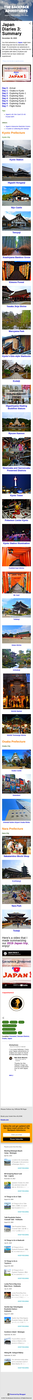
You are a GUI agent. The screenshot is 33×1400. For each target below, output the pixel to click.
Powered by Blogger (18, 1394)
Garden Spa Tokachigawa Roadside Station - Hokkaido (13, 1309)
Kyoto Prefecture (9, 1026)
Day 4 (5, 98)
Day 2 (5, 93)
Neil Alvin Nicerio (20, 1057)
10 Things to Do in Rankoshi (14, 1240)
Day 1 (5, 90)
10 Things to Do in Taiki (12, 1197)
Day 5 (5, 101)
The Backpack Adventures (16, 9)
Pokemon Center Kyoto (16, 520)
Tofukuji (16, 619)
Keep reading (23, 1168)
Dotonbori (16, 795)
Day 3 (5, 96)
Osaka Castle (16, 771)
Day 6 (5, 103)
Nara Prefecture (9, 1029)
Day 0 (5, 88)
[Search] (30, 3)
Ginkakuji (16, 670)
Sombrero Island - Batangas (14, 1332)
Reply (11, 1075)
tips (20, 1033)
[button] (30, 23)
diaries (5, 1022)
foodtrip (13, 1022)
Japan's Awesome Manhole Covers (18, 126)
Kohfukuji (16, 881)
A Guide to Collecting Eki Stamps (17, 129)
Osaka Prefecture (9, 1033)
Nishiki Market (16, 711)
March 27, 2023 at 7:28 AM (17, 1046)
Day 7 (5, 106)
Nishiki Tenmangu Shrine (16, 735)
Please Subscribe (16, 1139)
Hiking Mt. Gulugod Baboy (13, 1353)
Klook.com (5, 1120)
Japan (20, 42)
